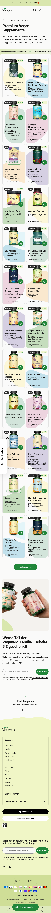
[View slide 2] (25, 709)
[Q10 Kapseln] (14, 237)
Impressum (32, 902)
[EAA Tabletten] (37, 360)
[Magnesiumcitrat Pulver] (14, 155)
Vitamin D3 (9, 785)
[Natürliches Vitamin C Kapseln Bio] (37, 484)
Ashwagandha (10, 753)
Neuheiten (9, 749)
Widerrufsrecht (24, 899)
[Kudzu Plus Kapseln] (14, 484)
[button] (3, 456)
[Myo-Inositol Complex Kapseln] (14, 111)
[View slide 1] (22, 709)
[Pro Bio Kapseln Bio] (37, 237)
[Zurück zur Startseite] (3, 20)
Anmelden (42, 671)
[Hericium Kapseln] (14, 401)
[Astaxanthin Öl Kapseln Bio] (37, 155)
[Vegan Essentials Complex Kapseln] (37, 317)
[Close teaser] (7, 438)
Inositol (8, 764)
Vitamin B (9, 782)
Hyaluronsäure (10, 760)
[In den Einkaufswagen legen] (20, 75)
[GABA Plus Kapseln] (14, 317)
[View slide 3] (28, 709)
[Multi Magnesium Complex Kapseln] (14, 275)
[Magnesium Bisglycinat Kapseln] (37, 69)
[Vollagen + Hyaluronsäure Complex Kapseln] (37, 111)
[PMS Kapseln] (37, 401)
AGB (31, 899)
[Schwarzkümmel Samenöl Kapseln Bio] (37, 526)
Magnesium (9, 767)
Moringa (8, 771)
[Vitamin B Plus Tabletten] (14, 526)
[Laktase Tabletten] (14, 440)
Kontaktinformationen (22, 902)
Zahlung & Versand (39, 899)
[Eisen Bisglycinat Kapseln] (37, 440)
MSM (7, 775)
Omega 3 (8, 778)
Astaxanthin (9, 756)
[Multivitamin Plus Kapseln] (14, 360)
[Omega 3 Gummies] (37, 197)
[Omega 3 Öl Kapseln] (14, 69)
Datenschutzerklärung (40, 678)
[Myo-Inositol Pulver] (14, 197)
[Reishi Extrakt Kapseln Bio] (37, 275)
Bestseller (9, 746)
